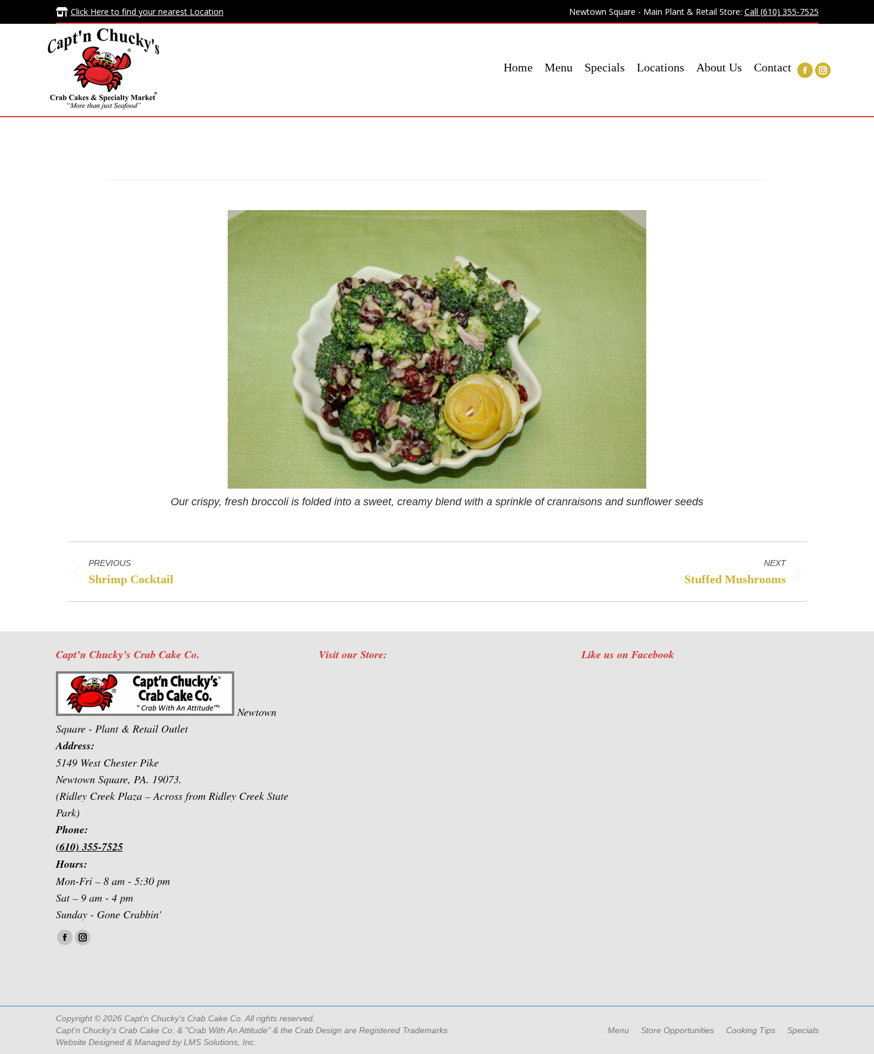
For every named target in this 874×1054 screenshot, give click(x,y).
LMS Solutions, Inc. (220, 1042)
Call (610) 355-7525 (781, 11)
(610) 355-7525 (89, 846)
